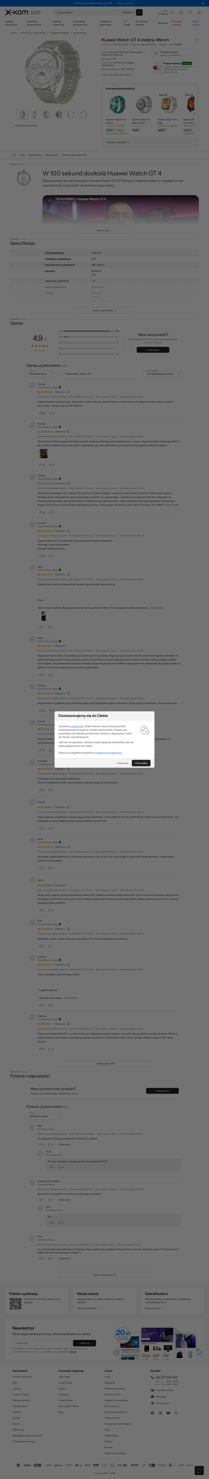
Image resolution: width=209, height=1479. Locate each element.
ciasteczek (76, 726)
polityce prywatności (109, 752)
